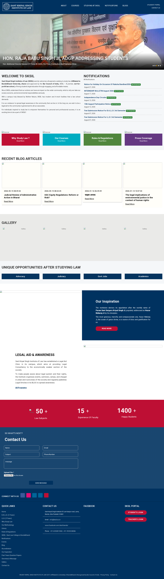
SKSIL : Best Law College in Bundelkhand (16, 535)
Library (4, 528)
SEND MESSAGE (41, 483)
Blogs (125, 6)
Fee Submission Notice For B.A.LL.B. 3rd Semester (109, 111)
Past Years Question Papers (11, 555)
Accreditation (6, 548)
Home (4, 512)
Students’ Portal (153, 5)
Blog (3, 545)
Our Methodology (8, 525)
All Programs (21, 388)
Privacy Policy (104, 575)
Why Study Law (7, 522)
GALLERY (9, 223)
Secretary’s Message (9, 559)
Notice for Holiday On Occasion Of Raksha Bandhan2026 (112, 84)
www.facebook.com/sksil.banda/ (56, 525)
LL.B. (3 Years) (7, 518)
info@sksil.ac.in (55, 520)
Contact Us (156, 8)
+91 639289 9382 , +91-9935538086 (63, 531)
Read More (20, 141)
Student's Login (135, 512)
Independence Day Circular (100, 98)
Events (4, 542)
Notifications (6, 538)
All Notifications (89, 79)
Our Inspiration (7, 552)
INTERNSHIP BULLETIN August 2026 (103, 91)
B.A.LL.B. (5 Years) (8, 515)
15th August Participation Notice (102, 104)
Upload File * (9, 472)
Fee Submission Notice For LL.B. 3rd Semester (108, 117)
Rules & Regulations (9, 532)
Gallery (4, 562)
